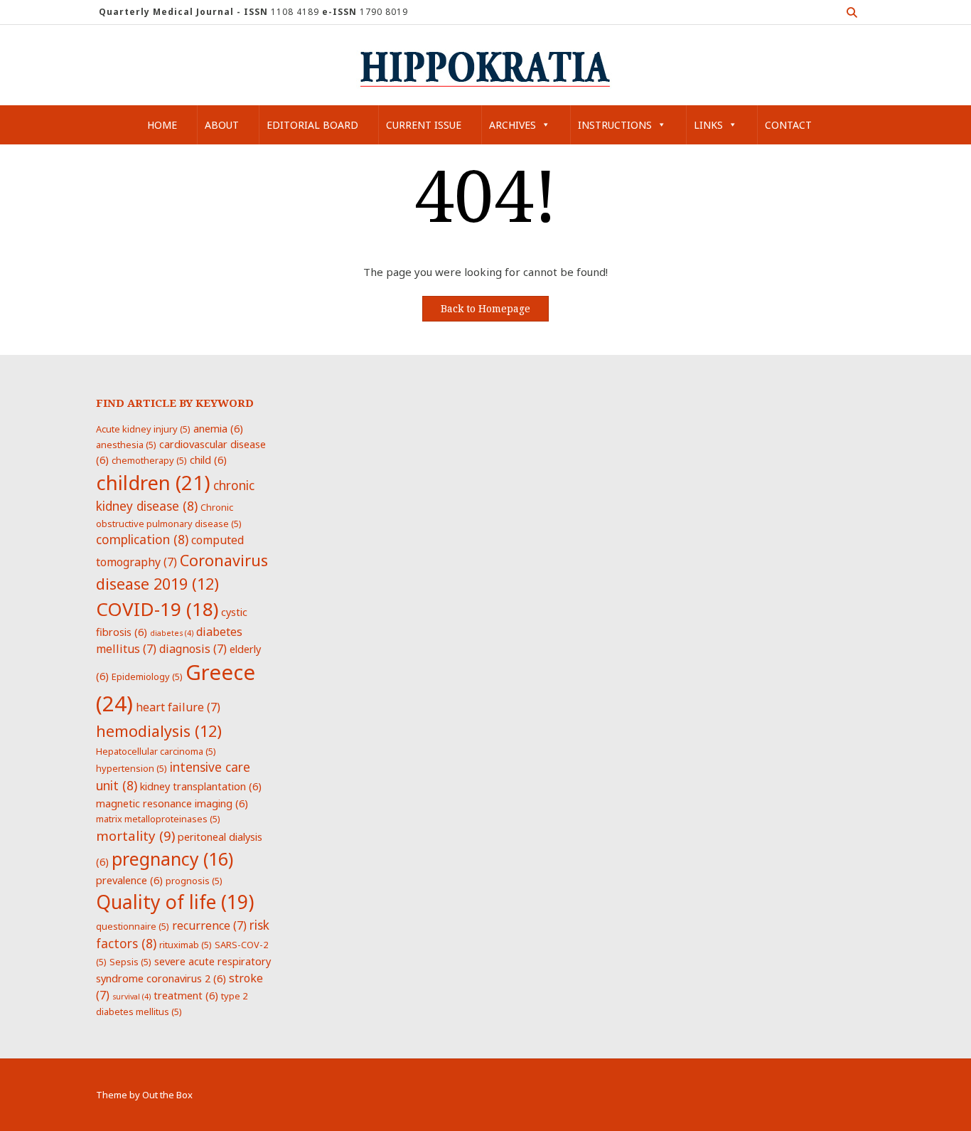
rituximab (185, 944)
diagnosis (193, 649)
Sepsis (130, 961)
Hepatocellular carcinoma (156, 751)
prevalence (129, 880)
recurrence (209, 925)
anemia (218, 428)
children (153, 482)
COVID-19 (157, 609)
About (222, 125)
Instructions (615, 125)
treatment (186, 995)
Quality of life (175, 902)
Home (162, 125)
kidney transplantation (201, 786)
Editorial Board (312, 125)
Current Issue (423, 125)
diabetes (171, 633)
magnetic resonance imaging (172, 803)
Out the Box (167, 1094)
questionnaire (132, 926)
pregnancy (172, 858)
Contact (788, 125)
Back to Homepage (485, 308)
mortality (135, 835)
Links (708, 125)
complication (142, 539)
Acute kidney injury (143, 429)
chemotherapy (149, 460)
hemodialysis (159, 731)
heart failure (178, 707)
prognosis (194, 880)
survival (131, 997)
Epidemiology (147, 676)
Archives (512, 125)
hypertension (131, 768)
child (208, 459)
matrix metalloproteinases (158, 818)
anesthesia (126, 444)
